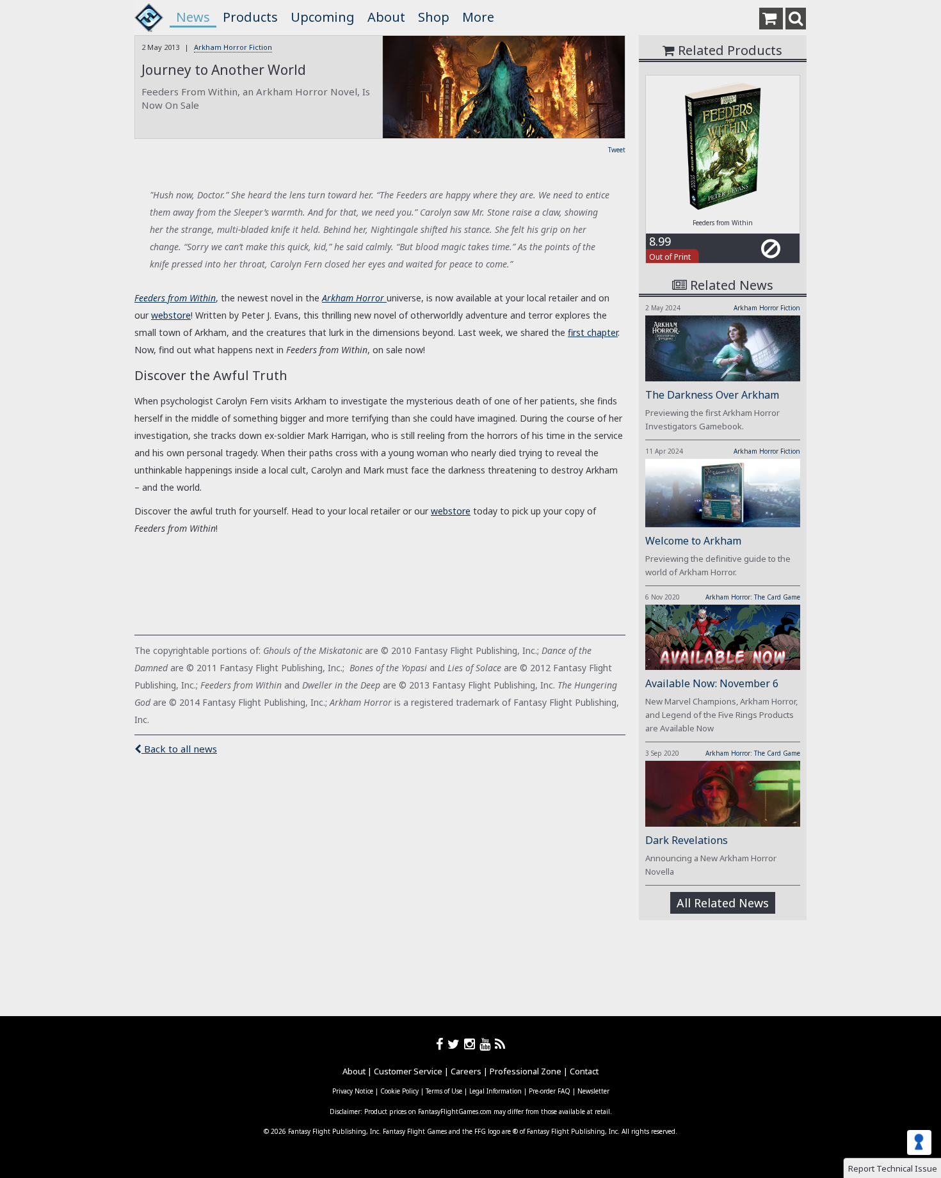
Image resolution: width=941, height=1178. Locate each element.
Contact (584, 1071)
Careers (466, 1071)
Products (250, 17)
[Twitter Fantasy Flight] (455, 1044)
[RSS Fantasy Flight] (500, 1044)
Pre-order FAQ (549, 1090)
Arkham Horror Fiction (233, 47)
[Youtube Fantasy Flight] (487, 1044)
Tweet (616, 149)
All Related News (723, 903)
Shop (433, 17)
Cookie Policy (399, 1090)
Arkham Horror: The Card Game (752, 597)
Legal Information (495, 1090)
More (478, 17)
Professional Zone (525, 1071)
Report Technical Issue (892, 1168)
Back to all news (179, 748)
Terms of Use (444, 1090)
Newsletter (593, 1090)
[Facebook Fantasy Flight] (441, 1044)
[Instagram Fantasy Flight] (471, 1044)
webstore (171, 315)
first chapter (593, 332)
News (193, 17)
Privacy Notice (352, 1090)
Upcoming (323, 17)
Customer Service (408, 1071)
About (386, 17)
